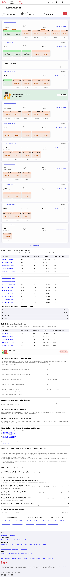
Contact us (10, 539)
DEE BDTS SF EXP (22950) (8, 265)
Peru (44, 558)
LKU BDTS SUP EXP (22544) (8, 281)
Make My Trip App (15, 553)
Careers (27, 539)
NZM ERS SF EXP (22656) (8, 290)
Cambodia (32, 558)
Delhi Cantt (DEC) (7, 435)
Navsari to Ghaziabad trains (14, 352)
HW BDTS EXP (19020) (7, 333)
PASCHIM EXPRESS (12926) (8, 339)
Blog (40, 544)
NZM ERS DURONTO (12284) (8, 271)
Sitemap (31, 544)
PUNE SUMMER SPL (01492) (8, 299)
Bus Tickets (4, 535)
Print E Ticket (20, 544)
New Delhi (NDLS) (7, 432)
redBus (3, 553)
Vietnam (26, 558)
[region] (35, 30)
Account (65, 2)
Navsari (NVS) (6, 443)
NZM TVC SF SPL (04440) (8, 296)
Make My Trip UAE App (26, 553)
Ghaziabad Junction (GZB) (9, 437)
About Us (3, 539)
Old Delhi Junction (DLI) (8, 439)
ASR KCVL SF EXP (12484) (8, 275)
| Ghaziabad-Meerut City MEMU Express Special (15, 512)
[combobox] (12, 13)
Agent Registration (19, 539)
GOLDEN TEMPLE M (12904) (8, 336)
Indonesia (7, 558)
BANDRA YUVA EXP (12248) (8, 268)
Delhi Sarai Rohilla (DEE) (8, 433)
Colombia (38, 558)
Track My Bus (4, 544)
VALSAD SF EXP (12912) (7, 262)
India (2, 558)
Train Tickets (12, 535)
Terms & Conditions (6, 549)
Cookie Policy (24, 549)
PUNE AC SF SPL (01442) (7, 302)
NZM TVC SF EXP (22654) (8, 287)
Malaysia (20, 558)
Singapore (13, 558)
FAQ (26, 544)
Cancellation (12, 544)
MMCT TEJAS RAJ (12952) (8, 342)
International (50, 558)
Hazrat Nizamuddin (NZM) (9, 436)
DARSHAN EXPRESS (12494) (8, 278)
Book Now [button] (64, 351)
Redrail (8, 553)
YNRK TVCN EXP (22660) (7, 293)
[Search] (65, 13)
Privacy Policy (15, 549)
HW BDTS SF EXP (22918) (8, 259)
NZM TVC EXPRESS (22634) (8, 284)
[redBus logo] (4, 2)
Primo (44, 544)
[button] (22, 13)
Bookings (51, 2)
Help (58, 2)
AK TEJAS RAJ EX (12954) (8, 345)
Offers (36, 544)
